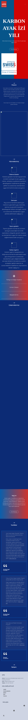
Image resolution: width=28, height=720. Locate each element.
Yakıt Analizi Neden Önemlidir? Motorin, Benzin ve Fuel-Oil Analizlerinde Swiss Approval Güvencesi (15, 535)
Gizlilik (4, 689)
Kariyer (5, 695)
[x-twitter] (4, 716)
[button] (14, 49)
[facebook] (24, 706)
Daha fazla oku (12, 558)
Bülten (4, 692)
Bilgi (4, 694)
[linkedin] (14, 711)
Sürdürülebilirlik (6, 691)
